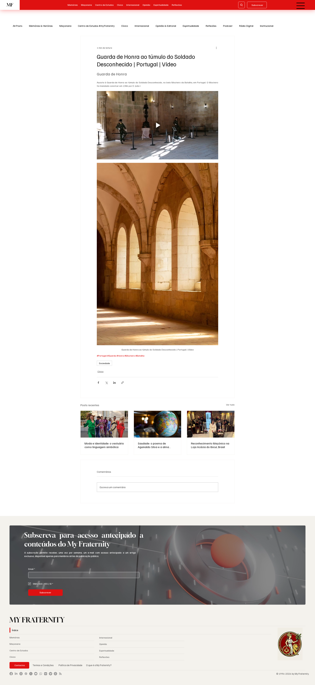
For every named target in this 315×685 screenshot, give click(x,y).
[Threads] (55, 673)
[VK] (45, 673)
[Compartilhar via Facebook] (98, 382)
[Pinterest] (26, 673)
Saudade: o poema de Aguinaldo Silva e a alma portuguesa (153, 445)
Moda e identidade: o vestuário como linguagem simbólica (104, 445)
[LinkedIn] (16, 673)
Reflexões (211, 25)
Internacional (142, 25)
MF (10, 4)
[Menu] (301, 6)
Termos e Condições (43, 665)
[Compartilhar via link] (122, 382)
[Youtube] (35, 673)
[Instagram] (21, 673)
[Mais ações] (216, 48)
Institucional (266, 25)
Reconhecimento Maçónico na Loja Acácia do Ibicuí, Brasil (210, 445)
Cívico (124, 25)
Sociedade (104, 363)
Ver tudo (230, 404)
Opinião (103, 644)
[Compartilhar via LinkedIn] (114, 382)
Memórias (15, 637)
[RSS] (60, 673)
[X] (30, 673)
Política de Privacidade (71, 665)
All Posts (17, 25)
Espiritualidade (191, 25)
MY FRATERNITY (37, 620)
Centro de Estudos (19, 650)
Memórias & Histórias (41, 25)
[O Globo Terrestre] (157, 424)
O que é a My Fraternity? (99, 665)
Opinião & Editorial (166, 25)
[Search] (241, 5)
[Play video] (157, 125)
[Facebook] (11, 673)
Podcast (227, 25)
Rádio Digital (246, 25)
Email (31, 569)
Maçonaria (65, 25)
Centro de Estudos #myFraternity (96, 25)
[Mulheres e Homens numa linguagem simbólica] (104, 424)
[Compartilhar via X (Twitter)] (106, 382)
